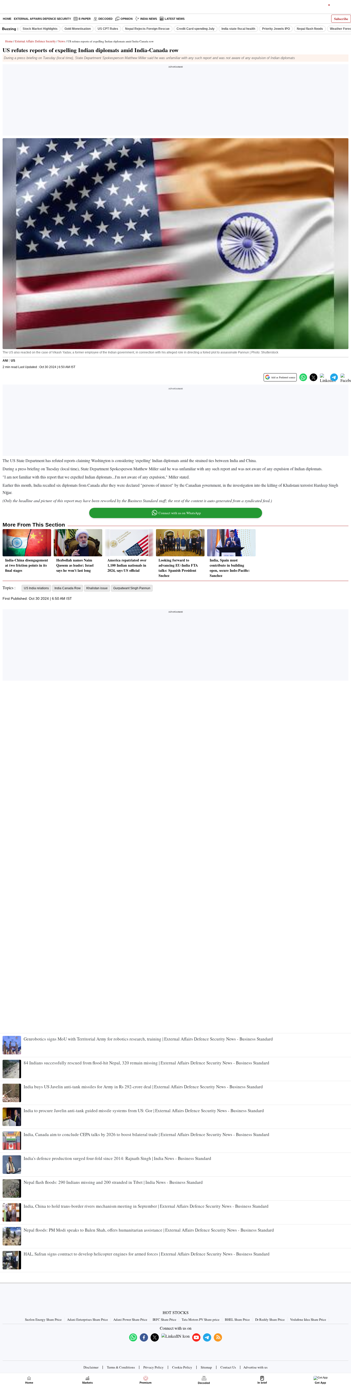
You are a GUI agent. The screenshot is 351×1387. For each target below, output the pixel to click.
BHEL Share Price (237, 1319)
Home (7, 18)
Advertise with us (255, 1367)
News (61, 41)
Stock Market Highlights (40, 29)
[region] (175, 101)
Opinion (127, 18)
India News (148, 18)
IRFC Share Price (164, 1319)
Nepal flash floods (310, 29)
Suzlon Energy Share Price (43, 1319)
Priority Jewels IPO (276, 29)
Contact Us (228, 1367)
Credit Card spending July (196, 29)
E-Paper (85, 18)
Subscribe (341, 18)
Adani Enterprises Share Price (87, 1319)
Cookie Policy (182, 1367)
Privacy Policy (153, 1367)
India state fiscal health (238, 29)
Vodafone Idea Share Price (308, 1319)
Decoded (105, 18)
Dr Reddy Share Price (270, 1319)
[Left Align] (5, 7)
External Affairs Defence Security (42, 18)
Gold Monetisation (77, 29)
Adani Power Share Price (130, 1319)
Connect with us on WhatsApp (180, 513)
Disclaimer (91, 1367)
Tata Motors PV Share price (200, 1319)
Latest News (174, 18)
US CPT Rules (108, 29)
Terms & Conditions (121, 1367)
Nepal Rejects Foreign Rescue (147, 29)
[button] (303, 377)
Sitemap (206, 1367)
